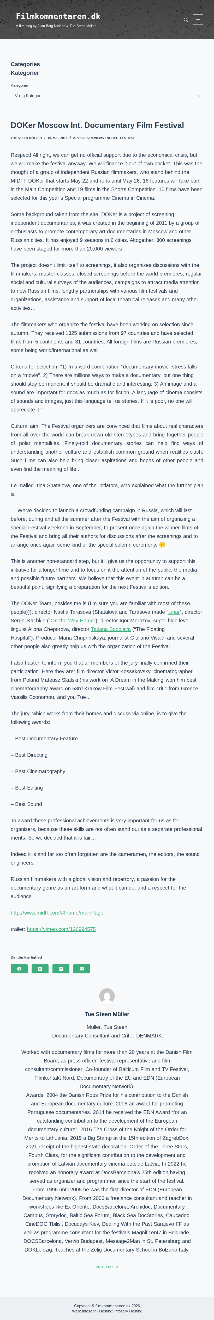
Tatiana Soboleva (111, 629)
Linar (174, 612)
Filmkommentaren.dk (58, 16)
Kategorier (19, 85)
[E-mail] (81, 968)
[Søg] (186, 20)
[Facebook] (19, 968)
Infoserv (89, 1311)
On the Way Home (72, 620)
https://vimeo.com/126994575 (61, 929)
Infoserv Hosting (128, 1311)
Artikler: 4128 (107, 1266)
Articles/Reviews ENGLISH (95, 138)
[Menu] (198, 19)
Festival (127, 138)
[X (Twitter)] (40, 968)
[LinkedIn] (60, 968)
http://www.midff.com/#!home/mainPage (57, 913)
